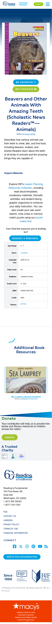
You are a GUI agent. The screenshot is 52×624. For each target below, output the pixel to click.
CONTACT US (10, 516)
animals (23, 304)
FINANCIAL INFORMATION (15, 532)
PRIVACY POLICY (11, 524)
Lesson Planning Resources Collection (26, 185)
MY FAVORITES (25, 82)
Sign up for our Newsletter (22, 557)
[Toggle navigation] (48, 4)
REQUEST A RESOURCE (25, 238)
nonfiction (24, 253)
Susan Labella (29, 134)
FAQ (5, 511)
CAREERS (8, 520)
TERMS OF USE (12, 528)
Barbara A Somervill (29, 398)
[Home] (10, 3)
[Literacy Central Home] (23, 3)
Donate (9, 437)
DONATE (38, 4)
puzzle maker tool (31, 219)
